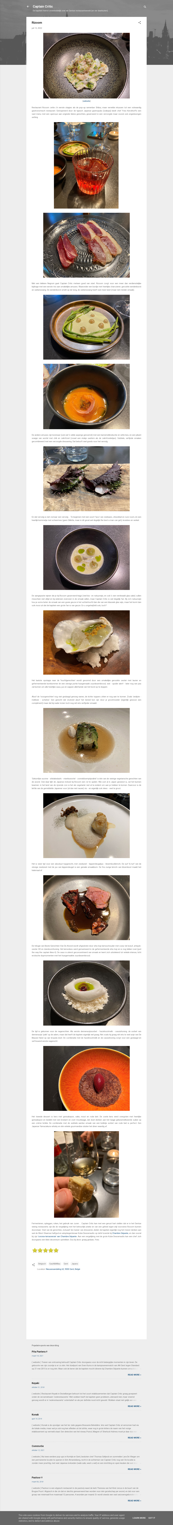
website (86, 101)
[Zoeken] (145, 7)
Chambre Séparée (120, 1233)
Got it (151, 1518)
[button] (139, 23)
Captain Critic (43, 6)
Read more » (134, 1375)
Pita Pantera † (39, 1351)
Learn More (139, 1518)
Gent (66, 1264)
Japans (74, 1264)
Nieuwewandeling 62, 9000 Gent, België (63, 1269)
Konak (35, 1414)
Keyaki (35, 1383)
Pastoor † (37, 1477)
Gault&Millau (54, 1264)
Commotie (38, 1446)
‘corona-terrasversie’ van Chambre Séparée (57, 1236)
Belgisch (42, 1264)
